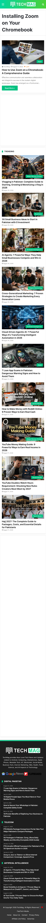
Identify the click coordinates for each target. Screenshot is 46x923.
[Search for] (43, 5)
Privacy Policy (34, 915)
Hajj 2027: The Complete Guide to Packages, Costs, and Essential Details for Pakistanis (21, 524)
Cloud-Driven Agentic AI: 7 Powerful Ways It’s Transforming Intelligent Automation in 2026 (20, 335)
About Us (16, 915)
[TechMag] (23, 4)
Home (9, 915)
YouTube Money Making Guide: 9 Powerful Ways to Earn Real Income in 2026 (21, 447)
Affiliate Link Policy (19, 919)
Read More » (10, 88)
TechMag (7, 67)
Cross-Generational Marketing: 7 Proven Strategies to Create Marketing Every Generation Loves (22, 296)
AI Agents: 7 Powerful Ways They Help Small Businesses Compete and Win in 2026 (21, 258)
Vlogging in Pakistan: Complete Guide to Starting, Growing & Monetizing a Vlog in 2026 (22, 184)
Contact (24, 915)
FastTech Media (23, 911)
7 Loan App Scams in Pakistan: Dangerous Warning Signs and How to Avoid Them (21, 373)
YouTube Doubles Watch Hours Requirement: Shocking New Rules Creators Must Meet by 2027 (19, 486)
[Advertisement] (23, 120)
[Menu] (3, 5)
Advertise (30, 919)
